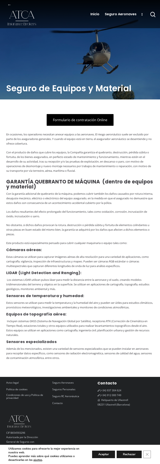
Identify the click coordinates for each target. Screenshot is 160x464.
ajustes (37, 460)
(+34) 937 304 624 (110, 390)
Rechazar (129, 454)
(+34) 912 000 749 (110, 395)
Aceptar (103, 454)
